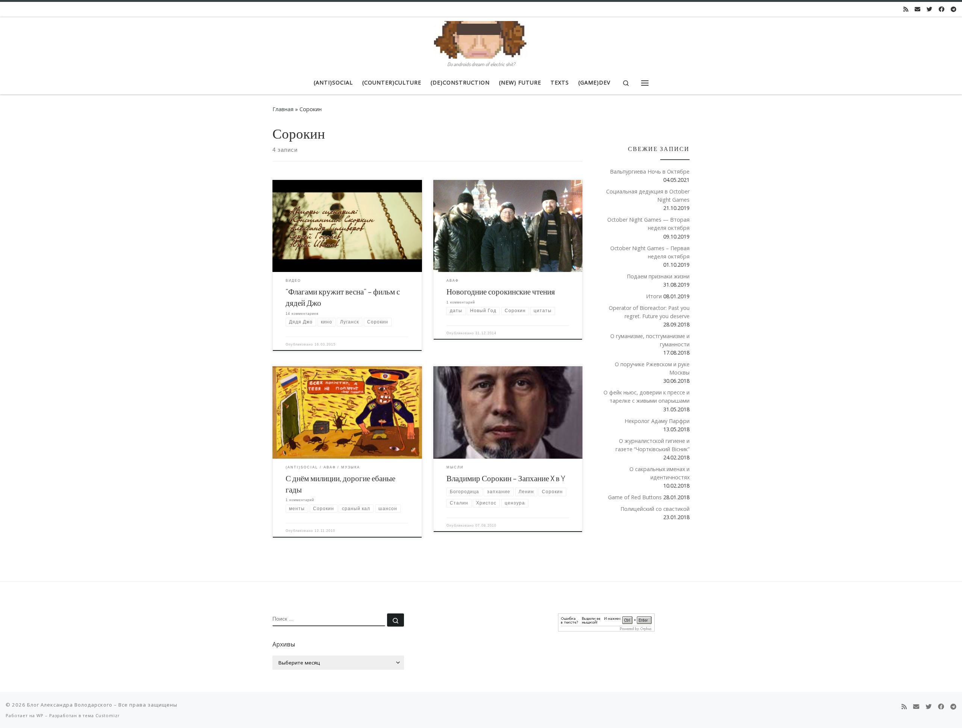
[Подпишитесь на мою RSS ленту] (905, 9)
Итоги (654, 296)
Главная (282, 109)
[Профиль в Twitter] (929, 9)
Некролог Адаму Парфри (657, 420)
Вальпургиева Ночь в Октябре (650, 171)
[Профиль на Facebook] (941, 9)
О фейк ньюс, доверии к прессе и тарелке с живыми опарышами (647, 396)
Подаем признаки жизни (658, 276)
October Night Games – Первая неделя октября (650, 252)
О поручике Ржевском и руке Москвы (652, 368)
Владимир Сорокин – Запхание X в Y (505, 478)
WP (40, 715)
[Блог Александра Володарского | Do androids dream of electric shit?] (481, 38)
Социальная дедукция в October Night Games (648, 195)
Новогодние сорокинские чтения (500, 291)
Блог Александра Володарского (69, 704)
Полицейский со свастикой (655, 508)
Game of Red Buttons (635, 497)
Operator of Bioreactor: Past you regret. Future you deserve (649, 312)
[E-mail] (917, 9)
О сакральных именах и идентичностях (659, 473)
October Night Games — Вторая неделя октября (648, 223)
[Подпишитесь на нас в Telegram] (953, 9)
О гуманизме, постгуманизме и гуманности (650, 340)
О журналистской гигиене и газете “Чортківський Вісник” (653, 445)
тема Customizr (101, 715)
